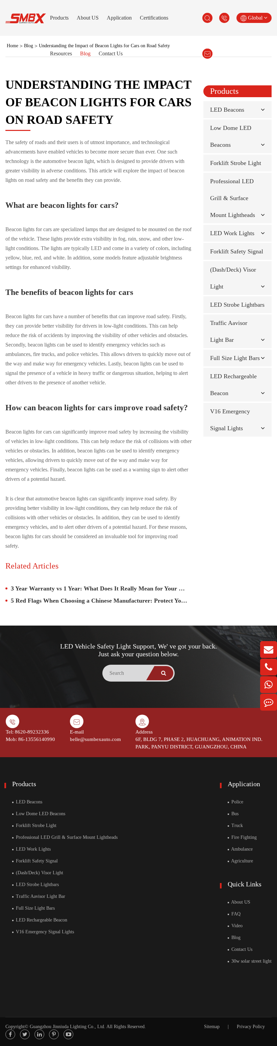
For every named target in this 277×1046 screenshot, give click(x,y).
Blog (85, 53)
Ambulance (241, 849)
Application (119, 18)
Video (236, 925)
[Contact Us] (268, 702)
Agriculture (241, 860)
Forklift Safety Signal (236, 251)
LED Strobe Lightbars (237, 304)
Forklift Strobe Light (235, 163)
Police (236, 801)
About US (88, 18)
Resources (61, 53)
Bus (234, 813)
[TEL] (268, 667)
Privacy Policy (251, 1026)
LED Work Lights (232, 233)
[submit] (163, 673)
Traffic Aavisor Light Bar (40, 896)
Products (59, 18)
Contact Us (111, 53)
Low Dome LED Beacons (40, 813)
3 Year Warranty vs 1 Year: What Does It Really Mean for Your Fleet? (101, 588)
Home (12, 45)
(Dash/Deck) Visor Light (39, 872)
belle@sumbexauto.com (95, 739)
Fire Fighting (243, 837)
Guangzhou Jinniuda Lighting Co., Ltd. (67, 1026)
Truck (236, 825)
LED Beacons (227, 109)
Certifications (154, 18)
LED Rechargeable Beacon (41, 920)
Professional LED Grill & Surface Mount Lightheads (232, 198)
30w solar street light (251, 961)
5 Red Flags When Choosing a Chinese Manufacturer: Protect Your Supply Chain (101, 600)
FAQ (235, 913)
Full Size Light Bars (235, 358)
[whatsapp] (268, 684)
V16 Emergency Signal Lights (44, 931)
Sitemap (212, 1026)
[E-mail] (268, 649)
